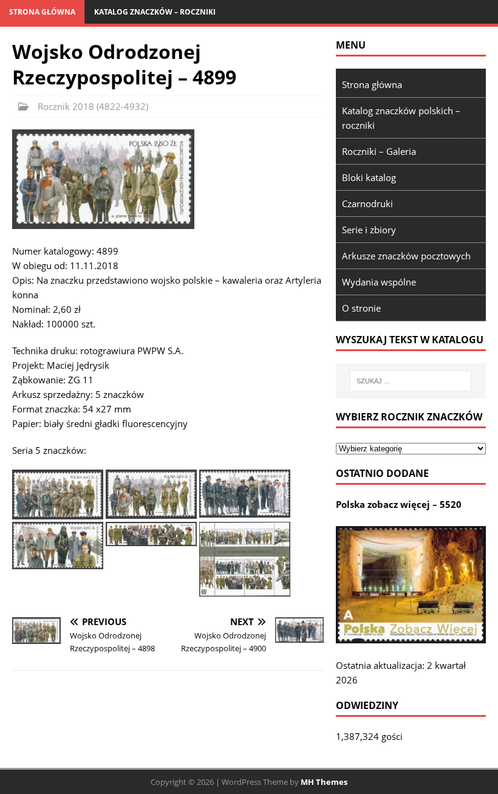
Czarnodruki (367, 203)
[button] (103, 178)
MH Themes (324, 781)
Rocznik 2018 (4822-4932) (93, 106)
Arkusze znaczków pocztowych (406, 256)
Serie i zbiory (369, 230)
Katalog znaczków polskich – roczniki (401, 117)
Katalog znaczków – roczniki (155, 12)
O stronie (361, 308)
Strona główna (42, 12)
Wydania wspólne (379, 282)
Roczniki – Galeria (379, 151)
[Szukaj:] (410, 381)
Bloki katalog (369, 177)
